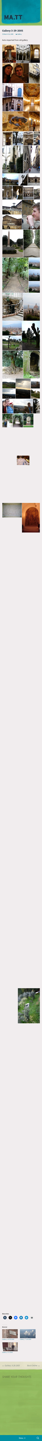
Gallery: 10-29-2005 (8, 1339)
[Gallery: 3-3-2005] (10, 1346)
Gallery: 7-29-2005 (25, 1339)
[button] (9, 53)
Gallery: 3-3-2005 (7, 1352)
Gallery (19, 34)
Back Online (33, 1365)
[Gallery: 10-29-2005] (10, 1333)
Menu (21, 1438)
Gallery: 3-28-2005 (11, 1365)
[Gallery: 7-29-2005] (28, 1333)
